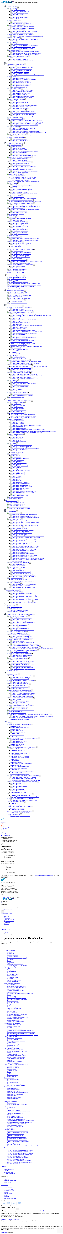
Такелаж (8, 858)
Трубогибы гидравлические (15, 1113)
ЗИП (5, 1147)
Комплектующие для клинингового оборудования (21, 1032)
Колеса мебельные (12, 1095)
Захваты (9, 1073)
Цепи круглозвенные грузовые (16, 1049)
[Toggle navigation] (2, 911)
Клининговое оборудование (12, 1023)
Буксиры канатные (12, 1075)
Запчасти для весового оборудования (17, 1157)
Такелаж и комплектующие (11, 1048)
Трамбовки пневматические (15, 1135)
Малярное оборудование (14, 1008)
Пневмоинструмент (9, 1129)
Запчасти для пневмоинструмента (16, 1156)
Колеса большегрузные (13, 1089)
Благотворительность (10, 1198)
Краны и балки (11, 971)
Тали (8, 968)
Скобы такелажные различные (15, 1058)
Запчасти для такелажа (13, 1163)
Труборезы (10, 1009)
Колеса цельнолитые (13, 1098)
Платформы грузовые (13, 974)
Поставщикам (4, 903)
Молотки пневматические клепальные (18, 1141)
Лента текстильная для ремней (15, 1083)
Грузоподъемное (10, 855)
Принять (10, 1232)
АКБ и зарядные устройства (15, 964)
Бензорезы (10, 1004)
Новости (6, 916)
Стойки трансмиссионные (14, 1046)
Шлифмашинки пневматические (16, 1137)
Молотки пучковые (12, 1143)
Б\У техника (6, 835)
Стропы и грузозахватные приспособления (16, 1064)
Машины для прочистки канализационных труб (20, 1030)
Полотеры (10, 1027)
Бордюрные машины (13, 1020)
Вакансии (6, 1196)
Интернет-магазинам (10, 1180)
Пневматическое (10, 872)
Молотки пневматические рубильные (17, 1132)
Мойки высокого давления (14, 1029)
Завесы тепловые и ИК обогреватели (17, 1017)
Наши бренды (8, 1187)
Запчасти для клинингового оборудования (19, 1160)
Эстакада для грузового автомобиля (17, 965)
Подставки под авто (12, 1039)
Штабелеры (10, 953)
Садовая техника (8, 1106)
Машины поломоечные (13, 1026)
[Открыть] (18, 6)
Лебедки (9, 969)
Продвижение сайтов (7, 1220)
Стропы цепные (11, 1069)
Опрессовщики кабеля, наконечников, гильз (19, 1122)
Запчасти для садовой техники (15, 1159)
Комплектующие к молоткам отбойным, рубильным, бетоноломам (26, 1145)
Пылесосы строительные (14, 1015)
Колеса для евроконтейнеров (15, 1094)
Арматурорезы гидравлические (16, 1119)
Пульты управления (12, 981)
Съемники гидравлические (14, 1125)
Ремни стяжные (11, 1076)
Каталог (3, 906)
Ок (17, 1209)
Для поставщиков (9, 1190)
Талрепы (9, 1060)
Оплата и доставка (9, 919)
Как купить (4, 1166)
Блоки (9, 1072)
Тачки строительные (13, 989)
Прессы (9, 1114)
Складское (8, 857)
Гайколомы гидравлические (15, 1117)
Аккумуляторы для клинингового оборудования (20, 1033)
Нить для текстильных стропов (16, 1085)
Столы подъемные (12, 955)
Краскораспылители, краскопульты (17, 1140)
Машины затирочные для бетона (16, 990)
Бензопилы (10, 1108)
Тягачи (9, 961)
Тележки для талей (12, 977)
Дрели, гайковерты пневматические (17, 1138)
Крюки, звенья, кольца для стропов (17, 1051)
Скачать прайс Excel (9, 1173)
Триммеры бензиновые (13, 1110)
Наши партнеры (8, 1189)
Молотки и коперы (12, 1001)
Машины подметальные (14, 1024)
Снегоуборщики (11, 1107)
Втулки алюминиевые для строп (16, 1057)
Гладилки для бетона (13, 1002)
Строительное (9, 871)
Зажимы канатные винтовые (15, 1054)
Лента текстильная (9, 1078)
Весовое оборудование (10, 1101)
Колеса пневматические (14, 1097)
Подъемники (10, 959)
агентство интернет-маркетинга (23, 1220)
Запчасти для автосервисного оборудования (19, 1162)
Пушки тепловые (12, 992)
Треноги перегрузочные (14, 980)
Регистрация (4, 909)
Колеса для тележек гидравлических (17, 1092)
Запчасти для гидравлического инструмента (19, 1154)
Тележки (9, 952)
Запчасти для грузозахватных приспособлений (20, 1153)
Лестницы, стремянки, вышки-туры (17, 1014)
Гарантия (6, 1170)
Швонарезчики (11, 996)
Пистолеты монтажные (13, 1144)
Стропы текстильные (13, 1066)
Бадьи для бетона (12, 1012)
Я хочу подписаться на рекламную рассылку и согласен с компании (30, 875)
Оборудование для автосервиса (12, 1036)
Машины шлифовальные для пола (16, 998)
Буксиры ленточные (13, 1067)
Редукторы (10, 978)
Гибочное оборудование (14, 1006)
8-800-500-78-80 (5, 897)
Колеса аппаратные (12, 1088)
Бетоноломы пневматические (15, 1134)
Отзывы (6, 1195)
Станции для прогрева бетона (15, 1021)
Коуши (9, 1052)
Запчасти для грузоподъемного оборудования (20, 1150)
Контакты (6, 924)
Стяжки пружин (11, 1042)
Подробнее (4, 1232)
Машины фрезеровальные (14, 1018)
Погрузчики (10, 962)
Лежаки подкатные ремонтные (16, 1044)
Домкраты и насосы (12, 972)
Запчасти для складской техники (16, 1148)
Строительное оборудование (12, 983)
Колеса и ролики (8, 1086)
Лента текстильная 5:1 (13, 1079)
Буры (8, 1005)
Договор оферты (8, 1172)
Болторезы (10, 1128)
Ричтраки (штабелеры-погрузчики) (17, 958)
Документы (7, 918)
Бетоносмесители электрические (16, 986)
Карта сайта (4, 1223)
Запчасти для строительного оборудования (19, 1151)
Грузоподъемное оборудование (12, 967)
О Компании (4, 1185)
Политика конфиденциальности (10, 1219)
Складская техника (9, 950)
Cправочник (7, 1182)
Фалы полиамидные (13, 1063)
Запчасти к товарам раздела (15, 1126)
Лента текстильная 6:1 (13, 1081)
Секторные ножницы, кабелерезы (16, 1123)
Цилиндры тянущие (12, 1045)
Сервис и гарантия (9, 921)
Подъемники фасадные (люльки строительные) (20, 993)
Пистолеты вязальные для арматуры (17, 999)
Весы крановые (11, 1103)
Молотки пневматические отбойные (17, 1131)
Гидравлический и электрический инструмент (17, 1111)
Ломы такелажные (12, 975)
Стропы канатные (12, 1070)
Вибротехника (11, 984)
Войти (10, 909)
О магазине (7, 922)
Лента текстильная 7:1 (13, 1082)
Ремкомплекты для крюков (14, 1061)
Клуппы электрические (13, 1116)
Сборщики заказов (12, 956)
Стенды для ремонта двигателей (16, 1041)
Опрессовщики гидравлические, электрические (20, 1120)
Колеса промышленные (13, 1091)
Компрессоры (11, 1011)
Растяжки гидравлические (14, 1038)
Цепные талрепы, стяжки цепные (16, 1055)
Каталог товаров (8, 1193)
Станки (9, 995)
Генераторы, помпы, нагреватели (16, 987)
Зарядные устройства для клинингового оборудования (22, 1035)
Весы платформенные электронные (17, 1104)
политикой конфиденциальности (44, 875)
